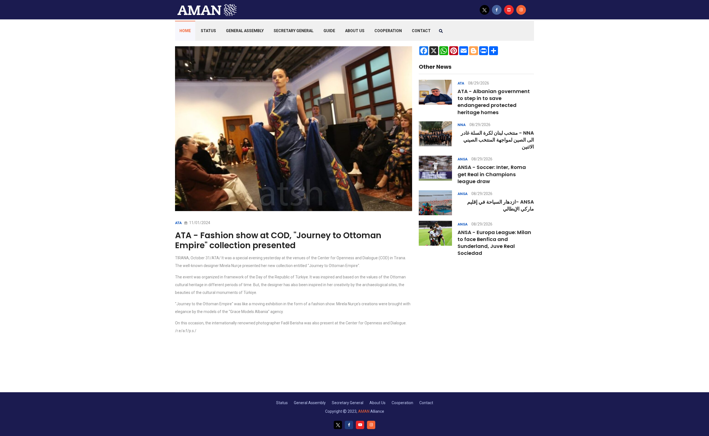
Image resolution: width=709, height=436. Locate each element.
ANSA (462, 159)
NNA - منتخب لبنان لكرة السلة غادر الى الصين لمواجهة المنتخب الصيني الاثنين (497, 139)
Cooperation (388, 31)
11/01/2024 (199, 222)
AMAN (363, 411)
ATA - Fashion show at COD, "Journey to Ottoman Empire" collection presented (278, 240)
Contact (426, 403)
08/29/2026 (478, 83)
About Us (354, 31)
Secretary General (294, 31)
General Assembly (245, 31)
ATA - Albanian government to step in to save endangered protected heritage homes (494, 102)
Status (208, 31)
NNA (462, 125)
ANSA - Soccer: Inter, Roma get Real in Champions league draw (492, 174)
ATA (178, 223)
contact (421, 31)
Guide (329, 31)
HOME (185, 31)
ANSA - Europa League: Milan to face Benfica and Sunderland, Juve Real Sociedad (494, 243)
